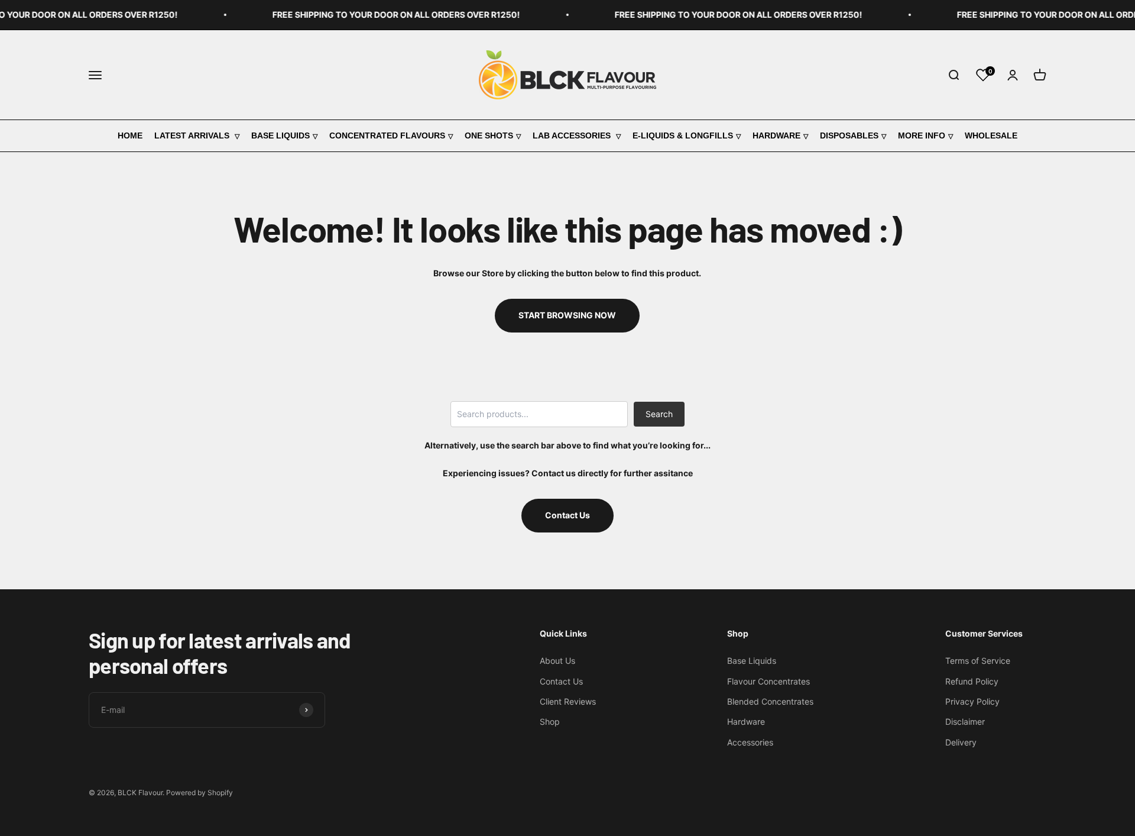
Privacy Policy (972, 701)
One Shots (489, 135)
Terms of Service (977, 661)
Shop (550, 721)
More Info (921, 135)
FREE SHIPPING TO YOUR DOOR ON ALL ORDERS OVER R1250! (384, 14)
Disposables (849, 135)
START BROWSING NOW (567, 315)
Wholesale (991, 135)
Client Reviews (568, 701)
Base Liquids (280, 135)
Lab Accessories (573, 135)
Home (130, 135)
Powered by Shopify (199, 792)
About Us (557, 661)
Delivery (961, 742)
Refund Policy (971, 681)
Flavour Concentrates (768, 681)
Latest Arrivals (193, 135)
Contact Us (567, 515)
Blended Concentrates (770, 701)
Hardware (776, 135)
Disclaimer (965, 721)
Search (659, 414)
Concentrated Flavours (387, 135)
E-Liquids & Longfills (683, 135)
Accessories (750, 742)
